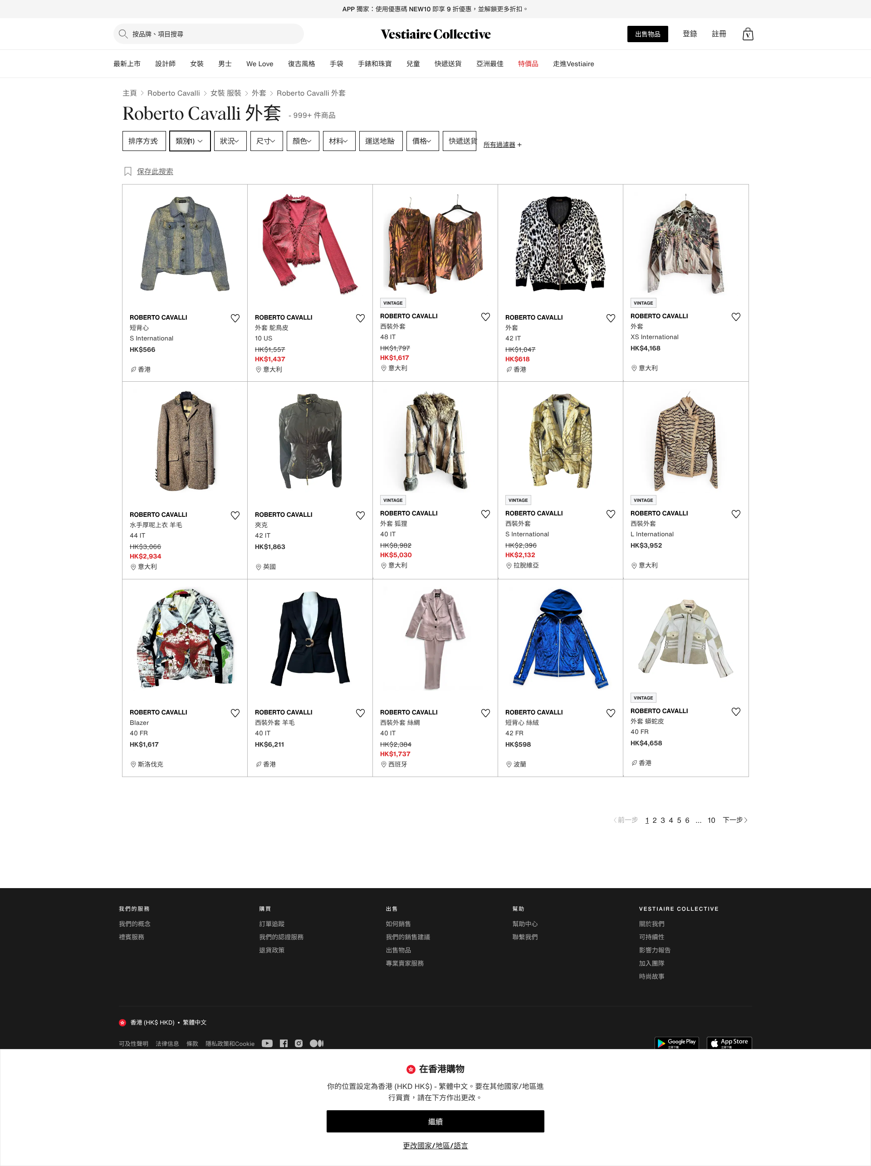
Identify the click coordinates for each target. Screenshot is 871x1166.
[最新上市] (148, 64)
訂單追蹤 (271, 924)
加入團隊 (652, 963)
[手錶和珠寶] (399, 64)
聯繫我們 (525, 937)
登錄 (690, 34)
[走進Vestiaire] (601, 64)
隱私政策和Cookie (230, 1043)
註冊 (719, 34)
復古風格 (301, 64)
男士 (225, 64)
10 (711, 820)
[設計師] (182, 64)
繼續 (435, 1121)
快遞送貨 (448, 64)
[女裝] (211, 64)
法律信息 (167, 1043)
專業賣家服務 (405, 963)
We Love (260, 64)
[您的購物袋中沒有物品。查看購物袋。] (748, 34)
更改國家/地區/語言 (435, 1145)
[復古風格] (322, 64)
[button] (748, 34)
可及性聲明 (133, 1044)
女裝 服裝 (225, 92)
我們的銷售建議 (408, 937)
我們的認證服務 (281, 937)
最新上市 (127, 64)
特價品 (528, 64)
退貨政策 (271, 950)
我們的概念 (135, 924)
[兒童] (427, 64)
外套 (259, 92)
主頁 (129, 92)
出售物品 (648, 34)
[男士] (239, 64)
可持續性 (652, 937)
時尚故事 (652, 976)
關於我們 (652, 924)
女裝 (197, 64)
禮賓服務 (131, 937)
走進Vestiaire (573, 64)
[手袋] (350, 64)
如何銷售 (398, 924)
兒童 (413, 64)
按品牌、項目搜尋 (157, 34)
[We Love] (280, 64)
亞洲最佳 (490, 64)
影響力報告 (655, 950)
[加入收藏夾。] (235, 318)
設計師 (165, 64)
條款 (192, 1043)
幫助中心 (525, 924)
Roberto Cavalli (173, 92)
